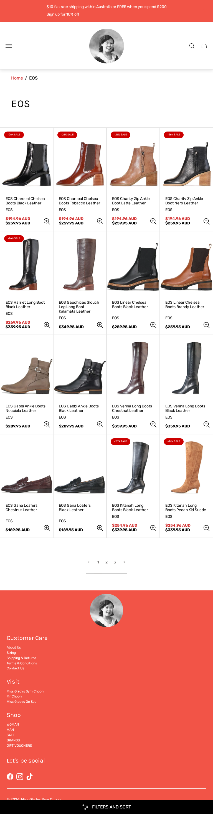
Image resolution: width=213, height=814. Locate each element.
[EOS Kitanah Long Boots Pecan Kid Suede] (186, 467)
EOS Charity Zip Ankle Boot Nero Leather (184, 201)
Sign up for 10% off (63, 14)
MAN (10, 730)
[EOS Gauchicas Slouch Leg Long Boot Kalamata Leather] (80, 264)
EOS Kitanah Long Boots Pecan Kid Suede (185, 507)
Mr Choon (14, 696)
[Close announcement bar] (204, 10)
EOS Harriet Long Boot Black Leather (25, 304)
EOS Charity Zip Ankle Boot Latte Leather (131, 201)
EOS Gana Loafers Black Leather (75, 507)
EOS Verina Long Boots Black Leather (185, 408)
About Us (14, 647)
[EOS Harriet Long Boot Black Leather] (26, 264)
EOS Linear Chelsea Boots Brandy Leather (184, 304)
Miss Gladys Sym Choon (25, 691)
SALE (11, 735)
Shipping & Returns (21, 658)
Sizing (11, 653)
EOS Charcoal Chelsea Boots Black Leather (25, 201)
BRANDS (13, 740)
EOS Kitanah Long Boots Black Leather (130, 507)
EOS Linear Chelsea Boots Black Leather (130, 304)
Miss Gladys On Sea (22, 702)
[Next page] (123, 566)
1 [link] (98, 562)
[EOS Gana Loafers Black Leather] (80, 467)
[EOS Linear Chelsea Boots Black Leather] (133, 264)
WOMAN (13, 724)
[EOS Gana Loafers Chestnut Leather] (26, 467)
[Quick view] (47, 221)
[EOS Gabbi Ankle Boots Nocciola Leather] (26, 368)
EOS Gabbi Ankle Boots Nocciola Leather (25, 408)
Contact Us (15, 668)
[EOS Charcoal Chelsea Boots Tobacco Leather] (80, 161)
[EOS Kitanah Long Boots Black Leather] (133, 467)
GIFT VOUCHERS (19, 746)
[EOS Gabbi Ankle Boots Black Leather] (80, 368)
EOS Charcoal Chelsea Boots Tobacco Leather (79, 201)
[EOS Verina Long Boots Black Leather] (186, 368)
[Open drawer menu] (8, 46)
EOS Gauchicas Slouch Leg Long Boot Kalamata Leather (79, 307)
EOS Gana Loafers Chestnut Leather (21, 507)
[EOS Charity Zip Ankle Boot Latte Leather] (133, 161)
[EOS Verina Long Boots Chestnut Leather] (133, 368)
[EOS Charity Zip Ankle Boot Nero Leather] (186, 161)
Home (17, 78)
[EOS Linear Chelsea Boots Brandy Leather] (186, 264)
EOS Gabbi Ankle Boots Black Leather (79, 408)
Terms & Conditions (22, 663)
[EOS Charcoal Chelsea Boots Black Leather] (26, 161)
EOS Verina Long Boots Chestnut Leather (132, 408)
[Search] (192, 46)
